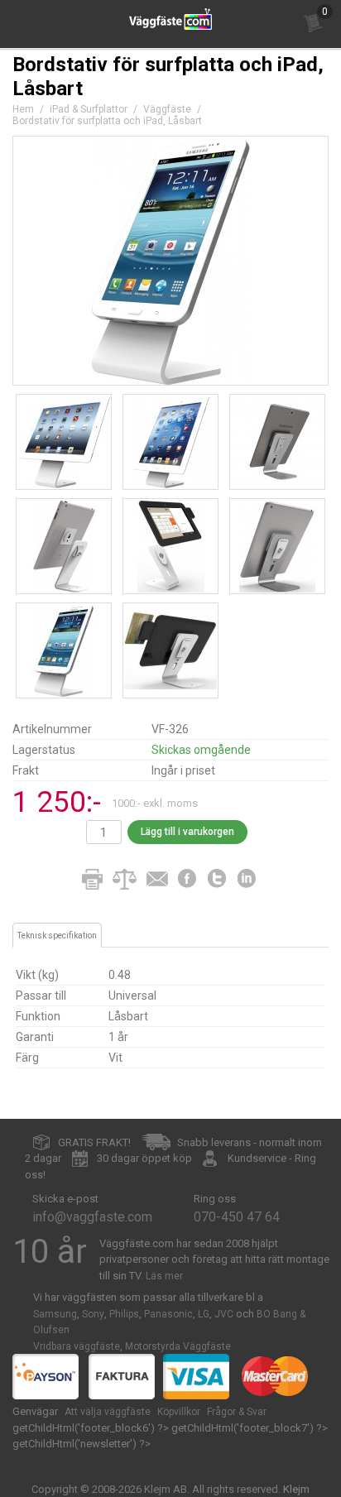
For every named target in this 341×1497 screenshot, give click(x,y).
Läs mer (164, 1276)
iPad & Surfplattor (88, 109)
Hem (23, 109)
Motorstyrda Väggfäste (178, 1346)
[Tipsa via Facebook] (188, 879)
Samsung (55, 1314)
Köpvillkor (178, 1412)
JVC (223, 1314)
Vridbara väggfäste (76, 1346)
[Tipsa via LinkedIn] (248, 879)
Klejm (296, 1489)
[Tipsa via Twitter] (218, 879)
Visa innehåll (311, 26)
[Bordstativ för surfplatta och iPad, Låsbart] (170, 261)
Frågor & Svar (237, 1412)
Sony (93, 1314)
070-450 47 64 (237, 1217)
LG (203, 1314)
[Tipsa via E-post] (157, 879)
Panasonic (168, 1314)
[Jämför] (124, 879)
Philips (124, 1314)
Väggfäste (167, 109)
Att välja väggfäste (108, 1412)
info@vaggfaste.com (92, 1217)
